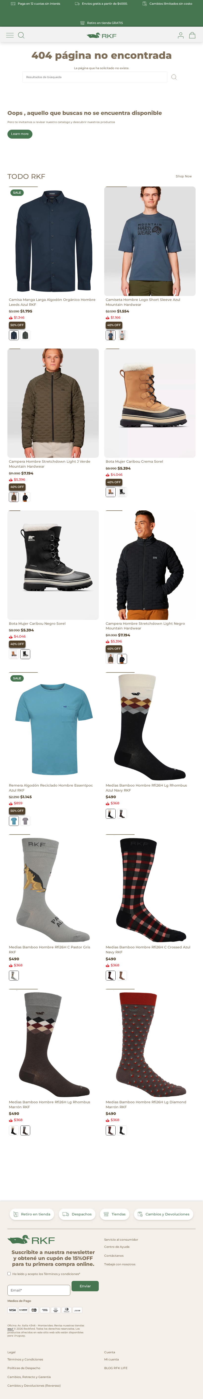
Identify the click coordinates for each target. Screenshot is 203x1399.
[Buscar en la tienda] (21, 35)
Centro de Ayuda (116, 1247)
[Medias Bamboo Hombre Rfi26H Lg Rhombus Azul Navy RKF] (150, 727)
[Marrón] (122, 814)
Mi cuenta (111, 1359)
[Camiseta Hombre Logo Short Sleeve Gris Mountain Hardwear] (122, 335)
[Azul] (14, 335)
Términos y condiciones (61, 1274)
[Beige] (122, 976)
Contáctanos (114, 1255)
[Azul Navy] (111, 814)
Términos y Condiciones (25, 1359)
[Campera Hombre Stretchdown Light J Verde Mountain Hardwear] (53, 403)
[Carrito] (192, 35)
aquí (10, 1328)
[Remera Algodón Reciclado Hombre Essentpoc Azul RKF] (53, 727)
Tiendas (119, 1214)
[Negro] (25, 497)
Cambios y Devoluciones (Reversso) (34, 1385)
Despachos (82, 1214)
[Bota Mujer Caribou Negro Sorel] (122, 492)
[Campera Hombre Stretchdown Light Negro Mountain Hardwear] (150, 565)
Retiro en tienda (35, 1214)
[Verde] (25, 335)
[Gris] (14, 976)
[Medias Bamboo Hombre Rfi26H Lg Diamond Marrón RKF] (150, 1043)
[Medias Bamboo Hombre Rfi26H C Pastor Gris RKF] (53, 889)
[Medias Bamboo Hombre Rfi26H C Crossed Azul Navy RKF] (150, 889)
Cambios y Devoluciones (167, 1214)
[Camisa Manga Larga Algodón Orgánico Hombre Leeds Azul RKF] (53, 241)
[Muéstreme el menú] (10, 35)
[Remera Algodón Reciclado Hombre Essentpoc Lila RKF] (25, 821)
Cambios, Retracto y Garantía (29, 1377)
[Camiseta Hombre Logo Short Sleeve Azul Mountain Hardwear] (150, 241)
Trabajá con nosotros (119, 1264)
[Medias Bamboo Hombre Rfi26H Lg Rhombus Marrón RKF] (53, 1043)
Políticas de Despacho (23, 1368)
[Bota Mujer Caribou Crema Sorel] (150, 403)
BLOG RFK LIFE (115, 1368)
